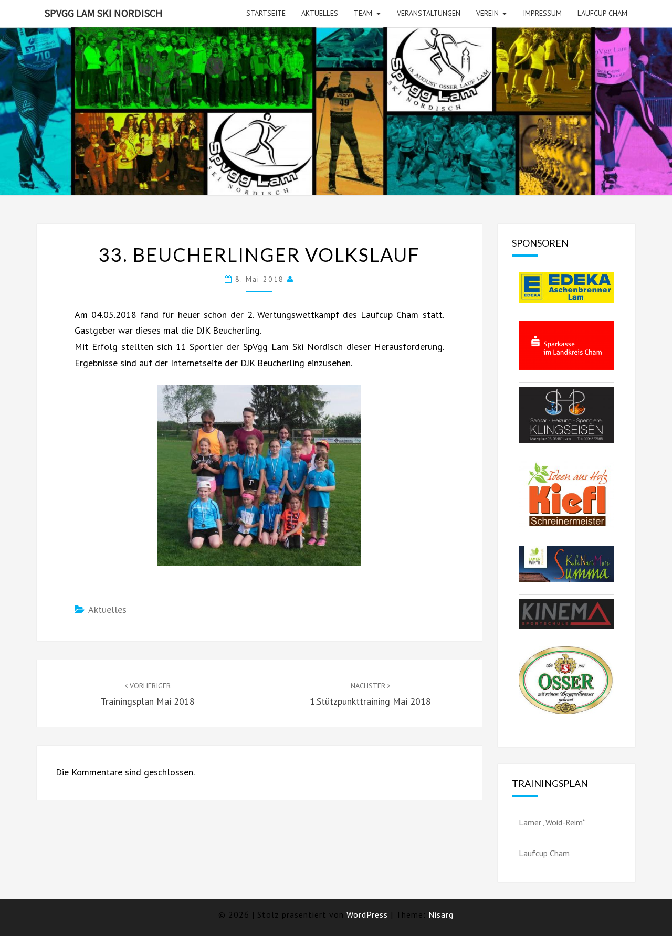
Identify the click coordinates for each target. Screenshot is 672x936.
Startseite (266, 13)
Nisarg (441, 914)
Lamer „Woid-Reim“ (552, 822)
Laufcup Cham (602, 13)
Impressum (542, 13)
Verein (487, 13)
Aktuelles (319, 13)
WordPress (367, 914)
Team (363, 13)
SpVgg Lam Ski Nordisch (104, 12)
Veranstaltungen (428, 13)
